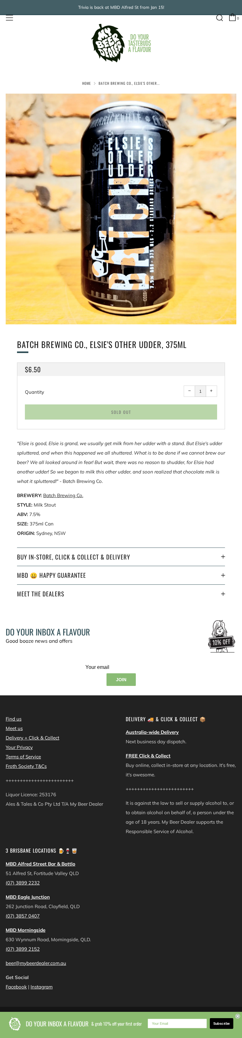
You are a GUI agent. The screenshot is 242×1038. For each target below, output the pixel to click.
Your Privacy (19, 747)
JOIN (121, 679)
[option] (121, 209)
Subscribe (221, 1023)
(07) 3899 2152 (23, 949)
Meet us (14, 728)
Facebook (16, 987)
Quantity (34, 392)
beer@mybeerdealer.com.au (36, 963)
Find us (13, 719)
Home (86, 83)
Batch (49, 495)
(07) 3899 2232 (23, 883)
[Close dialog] (237, 1016)
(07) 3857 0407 (23, 916)
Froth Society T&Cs (26, 766)
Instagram (42, 987)
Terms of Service (23, 757)
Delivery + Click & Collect (32, 738)
